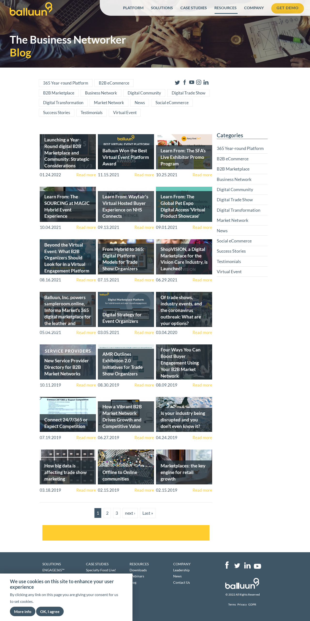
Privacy (242, 604)
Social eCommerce (172, 102)
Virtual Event (125, 112)
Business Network (101, 92)
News (140, 102)
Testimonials (91, 112)
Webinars (137, 576)
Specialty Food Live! (101, 570)
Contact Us (181, 582)
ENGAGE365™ (53, 570)
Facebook (227, 565)
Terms (232, 604)
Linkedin (247, 565)
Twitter (237, 565)
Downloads (138, 570)
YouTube (257, 565)
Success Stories (56, 112)
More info (22, 611)
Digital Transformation (63, 102)
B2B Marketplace (58, 92)
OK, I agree (50, 611)
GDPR (252, 604)
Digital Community (144, 92)
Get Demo (288, 7)
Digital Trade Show (188, 92)
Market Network (109, 102)
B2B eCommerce (114, 82)
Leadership (181, 570)
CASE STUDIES (193, 7)
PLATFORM (133, 7)
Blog (133, 582)
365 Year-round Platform (65, 82)
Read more (86, 174)
